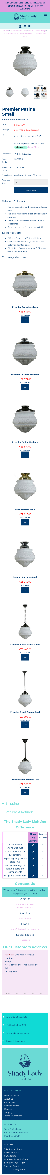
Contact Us (9, 1102)
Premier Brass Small (25, 509)
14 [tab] (41, 993)
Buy (25, 320)
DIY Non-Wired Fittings (37, 31)
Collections (15, 31)
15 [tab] (44, 993)
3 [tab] (12, 993)
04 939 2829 (25, 918)
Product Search (11, 1095)
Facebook (25, 940)
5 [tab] (17, 993)
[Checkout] (29, 26)
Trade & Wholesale (12, 1129)
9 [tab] (28, 993)
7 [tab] (22, 993)
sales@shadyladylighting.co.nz (25, 929)
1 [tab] (6, 993)
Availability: (7, 175)
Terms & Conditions (13, 1116)
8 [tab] (25, 993)
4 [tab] (14, 993)
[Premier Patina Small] (25, 83)
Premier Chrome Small (25, 577)
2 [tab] (9, 993)
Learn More (33, 147)
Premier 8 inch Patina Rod (25, 779)
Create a (8, 1132)
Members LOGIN (12, 1136)
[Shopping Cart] (25, 26)
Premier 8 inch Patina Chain (25, 644)
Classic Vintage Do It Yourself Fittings (18, 33)
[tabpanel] (25, 963)
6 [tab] (20, 993)
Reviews (8, 1109)
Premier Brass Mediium (25, 307)
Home (6, 31)
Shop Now (31, 190)
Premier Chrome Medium (25, 374)
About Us (8, 1099)
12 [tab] (36, 993)
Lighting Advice (11, 1106)
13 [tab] (38, 993)
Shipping (8, 1112)
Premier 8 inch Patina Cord (25, 712)
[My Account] (20, 26)
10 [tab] (30, 993)
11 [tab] (33, 993)
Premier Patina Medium (25, 442)
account (24, 1132)
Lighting (23, 31)
